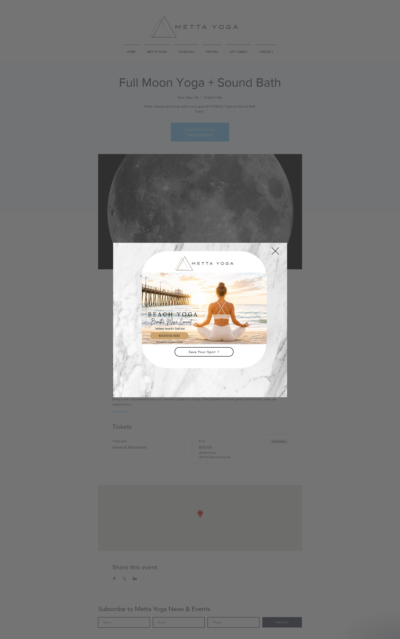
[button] (275, 251)
